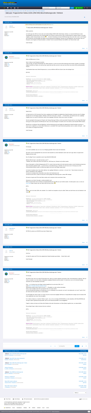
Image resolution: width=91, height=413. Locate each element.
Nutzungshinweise (19, 404)
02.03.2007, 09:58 (82, 385)
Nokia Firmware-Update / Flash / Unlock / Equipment (35, 10)
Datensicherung (72, 87)
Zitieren (83, 48)
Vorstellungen (57, 87)
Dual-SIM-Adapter (35, 87)
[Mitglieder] (14, 8)
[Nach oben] (86, 346)
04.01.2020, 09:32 (82, 372)
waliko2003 (11, 228)
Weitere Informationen (55, 411)
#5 (86, 242)
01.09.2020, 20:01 (82, 367)
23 (8, 236)
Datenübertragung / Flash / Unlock (19, 10)
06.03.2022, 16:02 (82, 362)
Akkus (44, 87)
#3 (86, 135)
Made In (40, 87)
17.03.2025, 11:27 (82, 358)
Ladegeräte (47, 87)
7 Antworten (13, 382)
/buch (43, 407)
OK (89, 411)
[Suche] (11, 8)
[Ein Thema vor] (55, 346)
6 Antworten (9, 364)
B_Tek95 (6, 368)
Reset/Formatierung (36, 86)
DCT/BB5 (75, 86)
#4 (86, 220)
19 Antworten (10, 355)
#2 (86, 100)
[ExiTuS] (84, 355)
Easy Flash (28, 183)
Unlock (59, 86)
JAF (65, 87)
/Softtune (25, 407)
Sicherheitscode (54, 86)
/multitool (39, 407)
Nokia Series (71, 86)
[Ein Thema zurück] (51, 346)
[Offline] (12, 26)
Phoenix (67, 87)
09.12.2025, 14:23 (82, 353)
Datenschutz (13, 404)
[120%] (87, 8)
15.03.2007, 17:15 (82, 381)
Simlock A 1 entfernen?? (10, 376)
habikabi (6, 359)
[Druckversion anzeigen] (82, 346)
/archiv (47, 407)
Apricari (6, 355)
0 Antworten (7, 387)
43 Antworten (11, 368)
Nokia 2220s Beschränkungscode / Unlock (18, 362)
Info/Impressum (7, 404)
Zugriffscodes (48, 86)
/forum (13, 407)
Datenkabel (52, 87)
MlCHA (6, 373)
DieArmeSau (83, 359)
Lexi (5, 364)
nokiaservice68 (8, 382)
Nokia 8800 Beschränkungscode (16, 372)
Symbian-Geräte (80, 86)
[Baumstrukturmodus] (84, 17)
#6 (86, 264)
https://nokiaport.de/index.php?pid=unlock (37, 285)
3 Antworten (11, 359)
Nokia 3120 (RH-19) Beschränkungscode (18, 353)
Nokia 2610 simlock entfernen (11, 381)
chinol (10, 26)
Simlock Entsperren (9, 367)
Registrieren (79, 7)
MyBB (13, 403)
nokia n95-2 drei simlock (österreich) (17, 358)
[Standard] (85, 8)
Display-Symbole (29, 87)
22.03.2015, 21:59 (82, 376)
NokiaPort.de (8, 407)
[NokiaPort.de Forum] (7, 8)
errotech (84, 364)
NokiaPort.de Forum (8, 10)
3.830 (9, 64)
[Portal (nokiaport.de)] (4, 8)
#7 (86, 337)
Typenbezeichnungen (64, 86)
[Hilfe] (17, 8)
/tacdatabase (19, 407)
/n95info (33, 407)
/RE (29, 407)
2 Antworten (10, 373)
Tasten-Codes (42, 86)
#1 (86, 48)
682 (8, 63)
